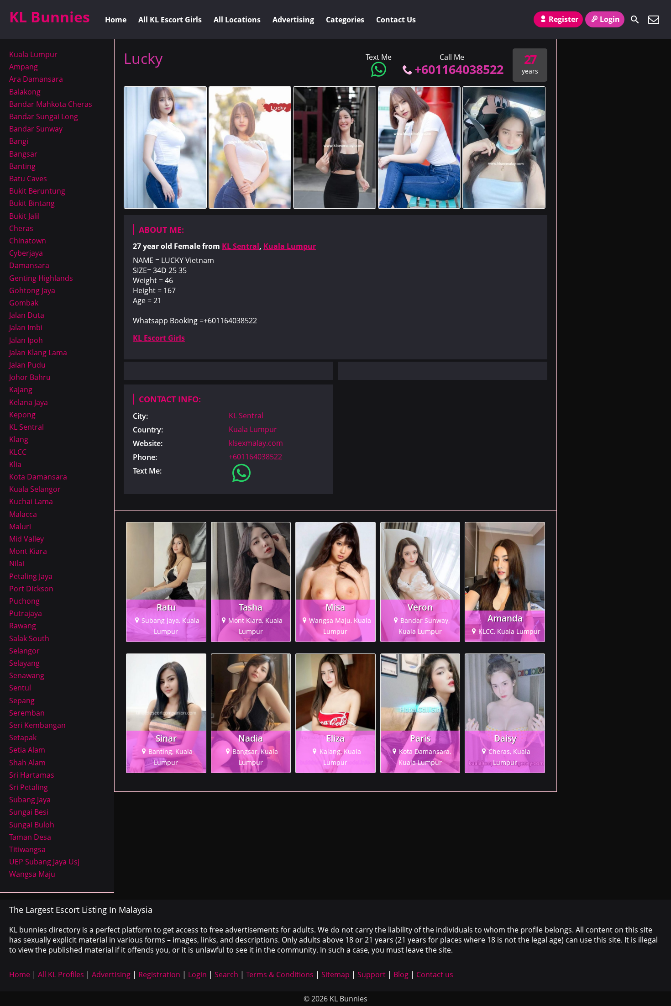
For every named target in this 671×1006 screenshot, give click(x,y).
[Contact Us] (653, 19)
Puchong (24, 601)
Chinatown (27, 241)
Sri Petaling (28, 787)
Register (563, 19)
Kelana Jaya (28, 402)
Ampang (23, 67)
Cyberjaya (26, 253)
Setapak (23, 737)
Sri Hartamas (31, 775)
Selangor (24, 651)
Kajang (20, 389)
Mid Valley (26, 539)
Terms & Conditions (280, 974)
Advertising (293, 20)
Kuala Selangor (35, 489)
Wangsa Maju (32, 874)
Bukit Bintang (32, 203)
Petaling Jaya (30, 576)
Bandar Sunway (36, 129)
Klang (18, 439)
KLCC (17, 452)
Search (226, 974)
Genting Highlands (41, 278)
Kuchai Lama (31, 501)
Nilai (16, 563)
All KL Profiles (61, 974)
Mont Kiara (28, 551)
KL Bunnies (49, 16)
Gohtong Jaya (32, 290)
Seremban (27, 713)
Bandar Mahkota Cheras (50, 104)
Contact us (434, 974)
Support (371, 974)
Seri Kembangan (37, 725)
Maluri (20, 526)
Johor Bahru (30, 377)
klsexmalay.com (256, 443)
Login (610, 19)
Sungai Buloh (31, 825)
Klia (15, 464)
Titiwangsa (27, 849)
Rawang (22, 626)
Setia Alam (27, 750)
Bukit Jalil (24, 216)
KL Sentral (240, 246)
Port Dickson (31, 589)
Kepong (22, 415)
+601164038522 (458, 69)
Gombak (23, 303)
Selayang (24, 663)
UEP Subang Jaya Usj (44, 862)
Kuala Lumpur (289, 246)
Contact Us (396, 20)
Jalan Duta (26, 315)
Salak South (29, 638)
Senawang (26, 675)
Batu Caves (28, 179)
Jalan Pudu (27, 365)
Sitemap (335, 974)
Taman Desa (30, 837)
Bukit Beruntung (37, 191)
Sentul (20, 688)
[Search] (635, 19)
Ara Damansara (36, 79)
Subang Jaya (30, 800)
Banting (22, 166)
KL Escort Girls (159, 338)
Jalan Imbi (25, 327)
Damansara (29, 265)
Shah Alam (27, 763)
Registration (159, 974)
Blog (401, 974)
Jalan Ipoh (26, 340)
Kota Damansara (38, 477)
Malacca (23, 514)
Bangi (18, 141)
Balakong (25, 92)
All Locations (237, 20)
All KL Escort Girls (170, 20)
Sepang (22, 700)
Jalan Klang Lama (38, 353)
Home (115, 20)
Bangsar (23, 154)
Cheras (21, 228)
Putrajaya (25, 613)
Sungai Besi (28, 812)
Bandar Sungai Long (43, 116)
